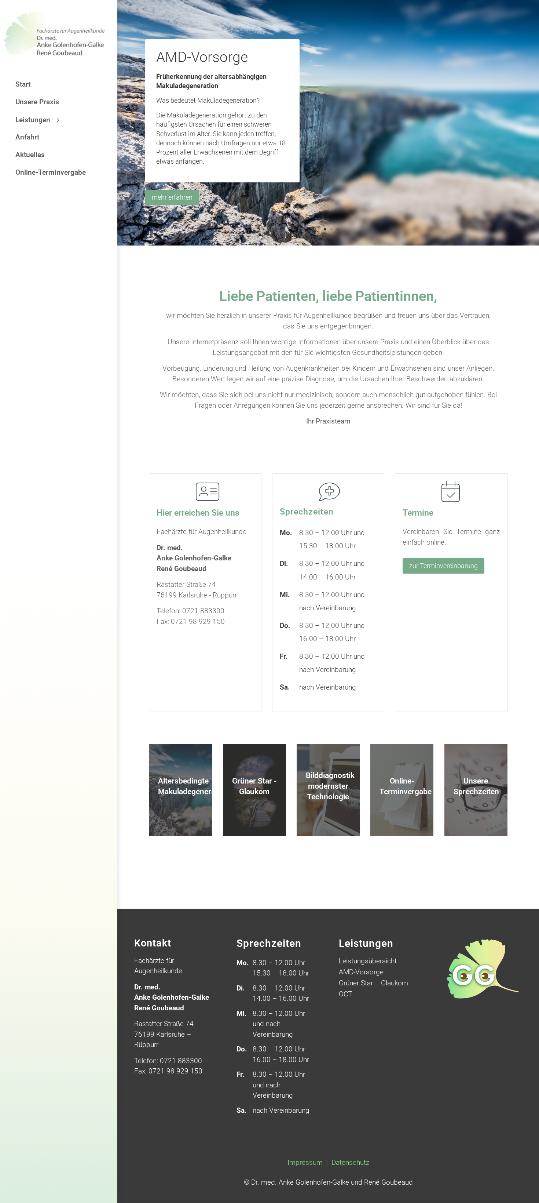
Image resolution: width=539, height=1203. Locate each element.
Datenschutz (350, 1162)
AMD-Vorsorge (202, 57)
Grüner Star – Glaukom (373, 984)
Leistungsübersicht (368, 962)
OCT (345, 995)
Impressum (305, 1162)
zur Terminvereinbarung (443, 566)
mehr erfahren (172, 197)
